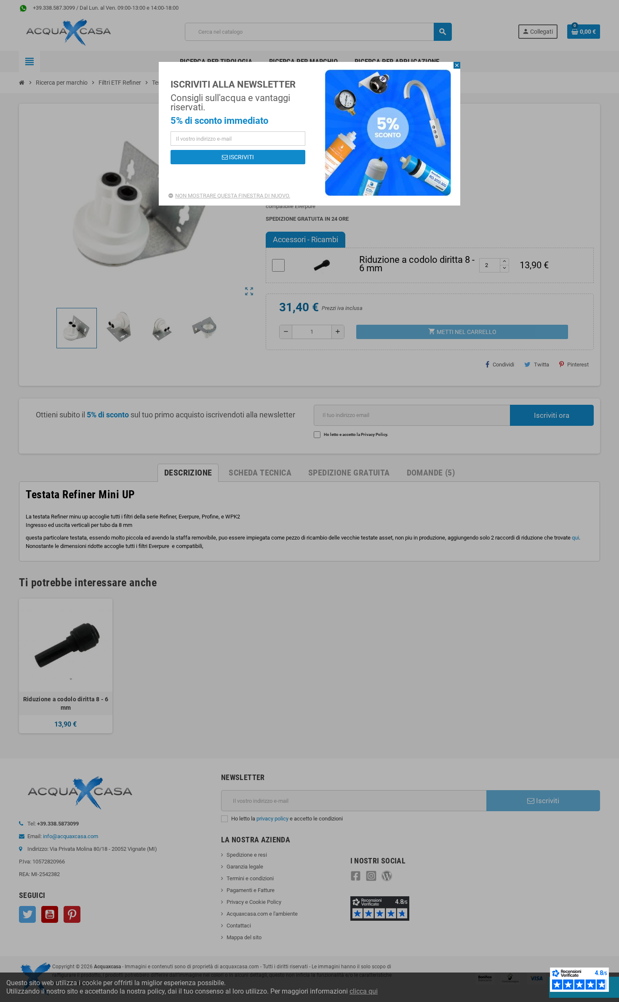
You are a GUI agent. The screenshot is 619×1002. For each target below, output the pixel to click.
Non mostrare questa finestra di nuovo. (232, 195)
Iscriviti (241, 157)
